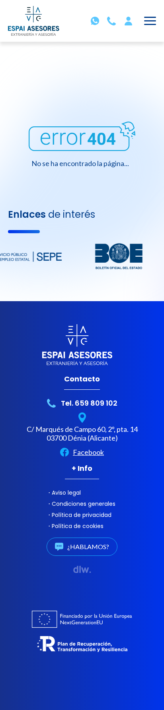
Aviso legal (66, 493)
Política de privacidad (81, 515)
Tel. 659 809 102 (89, 403)
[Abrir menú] (150, 22)
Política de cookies (77, 526)
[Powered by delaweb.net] (82, 569)
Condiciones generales (83, 504)
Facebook (88, 452)
